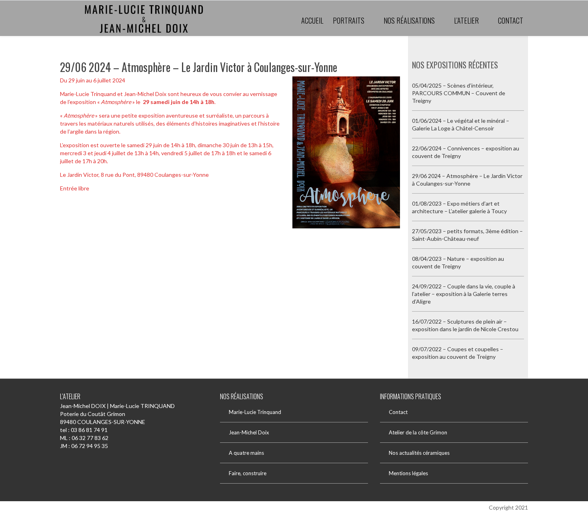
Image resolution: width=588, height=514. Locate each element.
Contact (510, 20)
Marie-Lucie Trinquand (255, 412)
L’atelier (466, 20)
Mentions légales (408, 473)
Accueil (312, 20)
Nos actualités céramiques (419, 453)
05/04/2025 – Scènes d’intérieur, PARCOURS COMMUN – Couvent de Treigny (458, 93)
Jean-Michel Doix (249, 432)
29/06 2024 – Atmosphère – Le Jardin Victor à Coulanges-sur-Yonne (198, 67)
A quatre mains (246, 453)
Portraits (348, 20)
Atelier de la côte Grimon (418, 432)
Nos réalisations (409, 20)
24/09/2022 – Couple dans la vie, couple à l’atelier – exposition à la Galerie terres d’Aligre (463, 294)
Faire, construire (247, 473)
